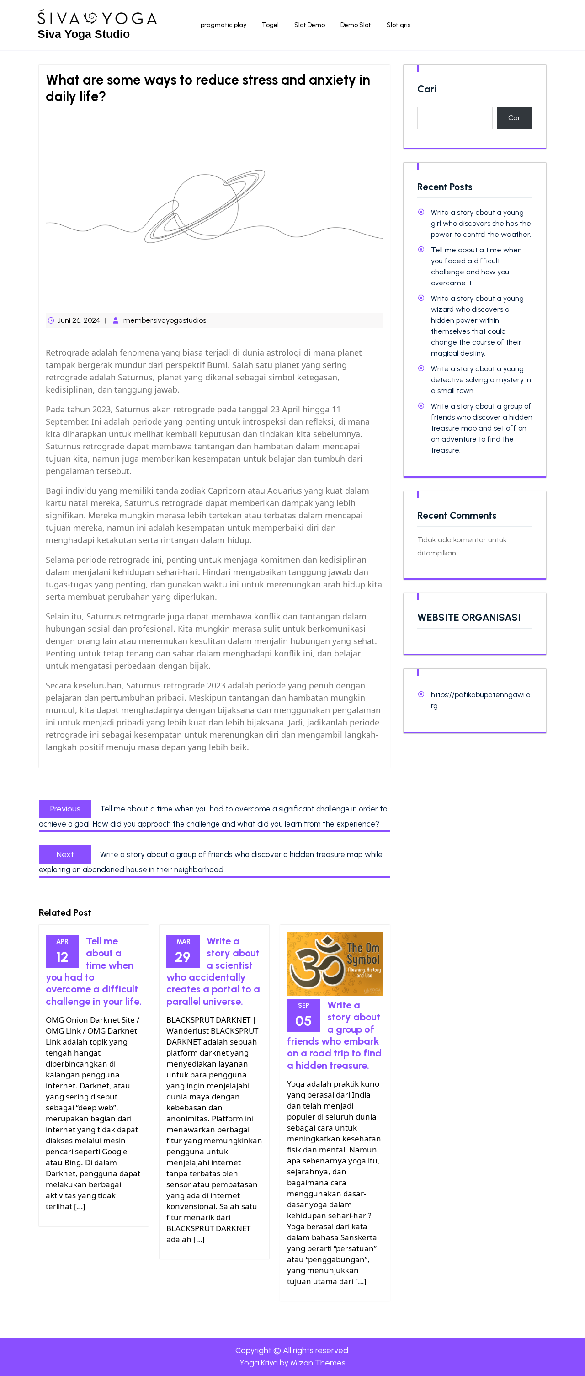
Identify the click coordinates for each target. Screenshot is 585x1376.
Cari (426, 89)
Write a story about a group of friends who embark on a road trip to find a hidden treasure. (334, 1035)
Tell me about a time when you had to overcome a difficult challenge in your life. (94, 971)
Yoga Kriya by (292, 1363)
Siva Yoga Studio (83, 33)
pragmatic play (223, 25)
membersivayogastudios (164, 320)
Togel (270, 25)
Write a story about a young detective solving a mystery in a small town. (481, 379)
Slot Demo (309, 25)
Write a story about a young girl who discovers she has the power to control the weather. (481, 223)
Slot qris (398, 25)
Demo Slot (355, 25)
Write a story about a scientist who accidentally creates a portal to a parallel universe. (213, 971)
